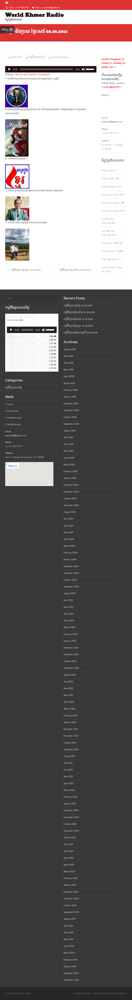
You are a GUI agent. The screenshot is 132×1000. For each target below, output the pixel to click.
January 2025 (70, 478)
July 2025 (68, 437)
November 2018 (71, 980)
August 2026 (70, 349)
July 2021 (68, 763)
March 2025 (69, 465)
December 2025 (71, 404)
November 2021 (71, 736)
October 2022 (70, 661)
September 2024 (71, 505)
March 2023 (69, 627)
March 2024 (69, 546)
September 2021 (71, 749)
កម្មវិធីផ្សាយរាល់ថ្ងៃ (36, 57)
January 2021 (70, 804)
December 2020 (71, 810)
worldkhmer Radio (59, 57)
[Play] (9, 69)
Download (44, 74)
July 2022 (68, 682)
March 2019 (69, 953)
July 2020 (68, 844)
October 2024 (70, 499)
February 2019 (70, 960)
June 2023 (68, 607)
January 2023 (70, 641)
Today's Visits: (108, 178)
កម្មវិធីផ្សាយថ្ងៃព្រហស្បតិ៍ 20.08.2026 (81, 333)
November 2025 (71, 410)
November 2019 (71, 899)
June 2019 (68, 933)
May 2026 (68, 370)
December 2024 (71, 485)
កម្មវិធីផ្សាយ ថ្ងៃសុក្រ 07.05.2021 (24, 270)
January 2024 (70, 559)
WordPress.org (13, 424)
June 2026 (68, 363)
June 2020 (68, 851)
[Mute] (83, 69)
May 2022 (68, 695)
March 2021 (69, 790)
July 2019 (68, 926)
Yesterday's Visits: (110, 195)
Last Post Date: (109, 267)
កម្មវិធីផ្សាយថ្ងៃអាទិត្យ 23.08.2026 (79, 312)
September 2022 (71, 668)
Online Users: (108, 170)
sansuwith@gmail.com (112, 122)
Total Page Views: (110, 259)
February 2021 (70, 797)
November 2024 (71, 492)
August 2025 (70, 431)
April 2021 (69, 783)
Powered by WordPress (83, 993)
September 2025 (71, 424)
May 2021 (68, 776)
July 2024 (68, 519)
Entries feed (12, 411)
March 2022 (69, 709)
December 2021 (71, 729)
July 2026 (68, 356)
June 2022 (68, 688)
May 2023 (68, 614)
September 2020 (71, 831)
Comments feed (14, 418)
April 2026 (69, 376)
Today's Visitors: (109, 187)
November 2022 (71, 654)
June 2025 (68, 444)
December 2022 (71, 648)
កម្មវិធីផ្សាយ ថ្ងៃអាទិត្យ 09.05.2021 (76, 270)
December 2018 (71, 973)
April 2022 (69, 702)
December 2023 (71, 566)
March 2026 (69, 383)
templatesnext (120, 993)
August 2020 (70, 838)
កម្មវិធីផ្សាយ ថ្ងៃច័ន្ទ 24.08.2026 (78, 306)
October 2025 (70, 417)
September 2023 (71, 587)
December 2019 (71, 892)
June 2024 (68, 526)
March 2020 (69, 871)
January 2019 (70, 966)
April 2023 (69, 621)
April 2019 (69, 946)
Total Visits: (107, 243)
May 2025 (68, 451)
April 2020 (69, 865)
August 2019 (69, 919)
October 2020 (70, 824)
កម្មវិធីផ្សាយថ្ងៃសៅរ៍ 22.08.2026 (78, 319)
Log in (10, 404)
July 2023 (68, 600)
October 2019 (70, 905)
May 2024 (68, 532)
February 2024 (70, 553)
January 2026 (70, 397)
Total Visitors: (108, 251)
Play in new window (26, 74)
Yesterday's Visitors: (111, 203)
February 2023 (71, 634)
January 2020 (70, 885)
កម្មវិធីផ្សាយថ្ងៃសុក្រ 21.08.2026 (78, 326)
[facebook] (6, 4)
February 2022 (71, 716)
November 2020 (71, 817)
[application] (50, 69)
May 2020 (68, 858)
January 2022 (70, 722)
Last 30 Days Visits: (108, 221)
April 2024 (69, 539)
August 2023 (70, 593)
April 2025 (69, 458)
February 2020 (71, 878)
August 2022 (70, 675)
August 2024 (70, 512)
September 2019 (71, 912)
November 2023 (71, 573)
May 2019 (68, 939)
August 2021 (70, 756)
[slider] (90, 69)
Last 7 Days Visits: (110, 211)
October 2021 (70, 743)
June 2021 (68, 770)
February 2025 (71, 471)
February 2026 (70, 390)
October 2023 (70, 580)
